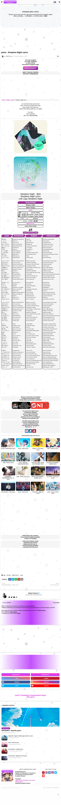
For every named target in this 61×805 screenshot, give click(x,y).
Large (36, 233)
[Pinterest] (18, 579)
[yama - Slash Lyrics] (23, 486)
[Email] (22, 579)
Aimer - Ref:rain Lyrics (13, 742)
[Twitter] (12, 579)
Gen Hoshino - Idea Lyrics (8, 492)
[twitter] (11, 597)
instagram (46, 682)
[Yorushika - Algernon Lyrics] (38, 486)
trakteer (46, 678)
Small (25, 233)
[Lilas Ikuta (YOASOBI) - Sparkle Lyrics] (53, 456)
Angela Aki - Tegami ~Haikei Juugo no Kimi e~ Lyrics (20, 736)
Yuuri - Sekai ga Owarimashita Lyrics (23, 463)
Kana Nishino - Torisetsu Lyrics (15, 749)
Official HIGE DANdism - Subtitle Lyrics (38, 477)
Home (3, 100)
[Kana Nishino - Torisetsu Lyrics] (4, 751)
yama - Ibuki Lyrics (23, 448)
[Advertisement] (30, 38)
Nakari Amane (33, 593)
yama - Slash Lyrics (23, 492)
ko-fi (17, 678)
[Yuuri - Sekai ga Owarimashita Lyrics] (23, 456)
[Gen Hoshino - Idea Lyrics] (8, 486)
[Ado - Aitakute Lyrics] (53, 442)
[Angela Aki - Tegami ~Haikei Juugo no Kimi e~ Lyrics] (4, 737)
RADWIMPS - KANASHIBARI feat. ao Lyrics (8, 478)
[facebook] (9, 597)
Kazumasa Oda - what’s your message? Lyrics (38, 463)
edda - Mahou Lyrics (8, 462)
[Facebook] (9, 579)
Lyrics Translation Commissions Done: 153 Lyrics (30, 696)
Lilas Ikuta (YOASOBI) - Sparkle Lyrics (53, 463)
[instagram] (16, 597)
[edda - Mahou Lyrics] (8, 456)
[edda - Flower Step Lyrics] (23, 470)
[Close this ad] (58, 795)
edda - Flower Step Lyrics (23, 476)
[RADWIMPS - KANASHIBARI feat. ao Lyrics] (8, 470)
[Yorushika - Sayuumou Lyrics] (53, 470)
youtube (46, 685)
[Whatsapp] (15, 579)
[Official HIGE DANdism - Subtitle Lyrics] (38, 470)
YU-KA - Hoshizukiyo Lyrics (8, 448)
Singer (8, 100)
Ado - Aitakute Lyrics (52, 448)
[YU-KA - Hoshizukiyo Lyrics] (8, 442)
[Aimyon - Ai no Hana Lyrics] (38, 442)
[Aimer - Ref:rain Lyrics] (4, 744)
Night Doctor (30, 223)
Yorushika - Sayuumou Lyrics (53, 477)
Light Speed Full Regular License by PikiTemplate (25, 780)
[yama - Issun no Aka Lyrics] (53, 486)
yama (12, 100)
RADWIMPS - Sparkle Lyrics (11, 730)
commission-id (45, 674)
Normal (30, 233)
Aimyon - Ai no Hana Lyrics (37, 449)
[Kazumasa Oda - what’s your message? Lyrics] (38, 456)
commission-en (16, 674)
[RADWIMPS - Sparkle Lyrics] (30, 717)
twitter (17, 685)
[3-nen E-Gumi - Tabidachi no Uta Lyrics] (4, 757)
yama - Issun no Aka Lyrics (52, 492)
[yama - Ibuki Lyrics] (23, 442)
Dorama (9, 575)
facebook (17, 682)
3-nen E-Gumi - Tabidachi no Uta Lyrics (17, 755)
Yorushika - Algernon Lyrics (38, 492)
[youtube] (14, 597)
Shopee (19, 613)
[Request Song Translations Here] (30, 69)
